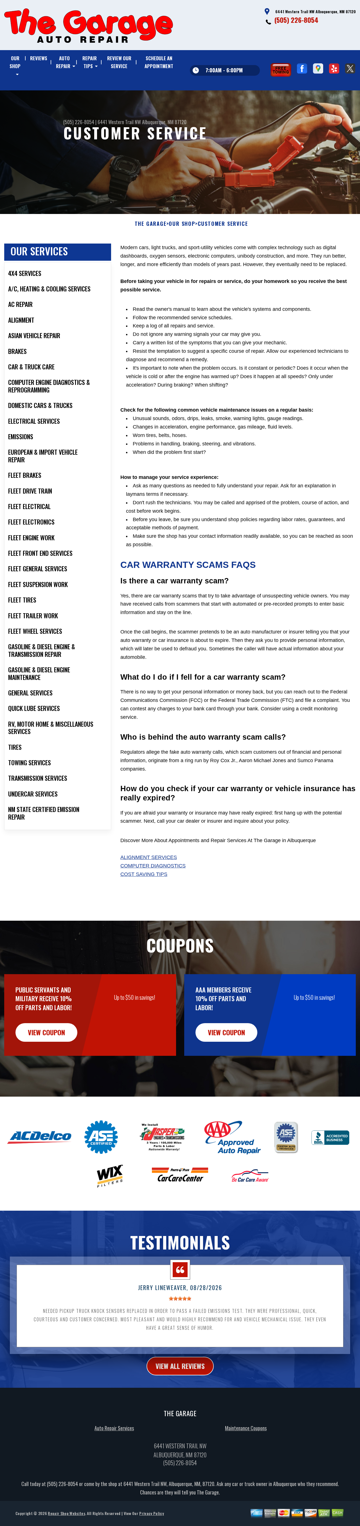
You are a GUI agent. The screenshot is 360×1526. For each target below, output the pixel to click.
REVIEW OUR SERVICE (119, 62)
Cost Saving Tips (143, 874)
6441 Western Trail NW (119, 122)
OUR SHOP (15, 62)
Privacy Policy (151, 1513)
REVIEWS (38, 58)
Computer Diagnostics (153, 866)
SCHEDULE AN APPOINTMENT (159, 62)
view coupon (46, 1032)
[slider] (180, 1298)
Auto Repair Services (114, 1428)
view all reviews (180, 1366)
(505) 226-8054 (296, 20)
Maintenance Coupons (246, 1428)
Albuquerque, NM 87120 (164, 122)
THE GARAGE (150, 224)
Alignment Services (148, 857)
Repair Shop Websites (66, 1513)
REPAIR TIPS (89, 62)
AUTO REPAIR (63, 62)
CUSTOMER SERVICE (223, 224)
